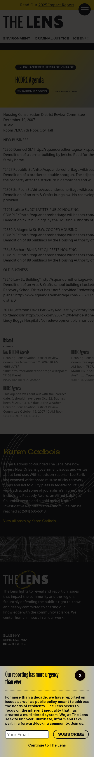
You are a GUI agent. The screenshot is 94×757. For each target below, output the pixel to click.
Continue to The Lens (47, 745)
